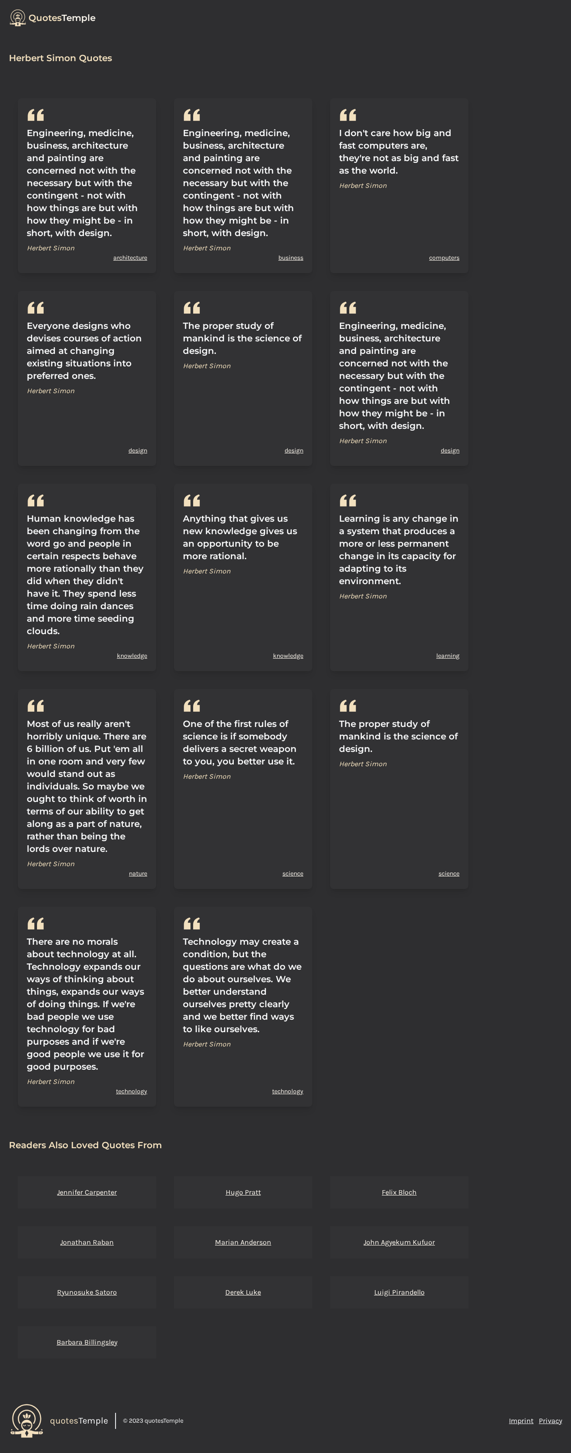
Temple (62, 17)
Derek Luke (243, 1292)
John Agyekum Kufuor (399, 1242)
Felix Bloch (399, 1192)
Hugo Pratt (243, 1192)
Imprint (521, 1420)
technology (131, 1091)
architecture (130, 258)
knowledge (132, 656)
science (292, 873)
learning (447, 656)
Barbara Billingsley (87, 1342)
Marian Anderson (243, 1242)
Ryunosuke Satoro (87, 1292)
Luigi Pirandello (399, 1292)
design (137, 450)
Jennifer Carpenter (87, 1192)
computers (444, 258)
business (290, 258)
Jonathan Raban (87, 1242)
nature (138, 873)
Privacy (550, 1420)
